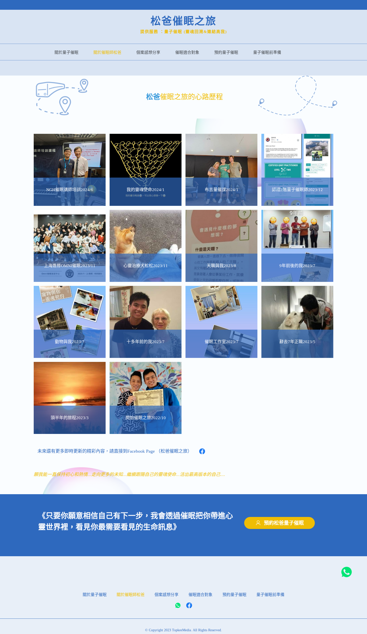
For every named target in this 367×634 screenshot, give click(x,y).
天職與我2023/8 (221, 265)
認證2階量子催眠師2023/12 (297, 189)
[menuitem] (66, 52)
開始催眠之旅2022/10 (146, 417)
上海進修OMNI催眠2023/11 (69, 265)
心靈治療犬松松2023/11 (145, 265)
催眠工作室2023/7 (221, 341)
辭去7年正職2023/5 (297, 341)
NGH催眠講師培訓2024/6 (69, 189)
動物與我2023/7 (69, 341)
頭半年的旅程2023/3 (70, 417)
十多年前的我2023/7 (146, 341)
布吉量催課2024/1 (221, 189)
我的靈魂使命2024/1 (146, 189)
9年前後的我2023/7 (297, 265)
